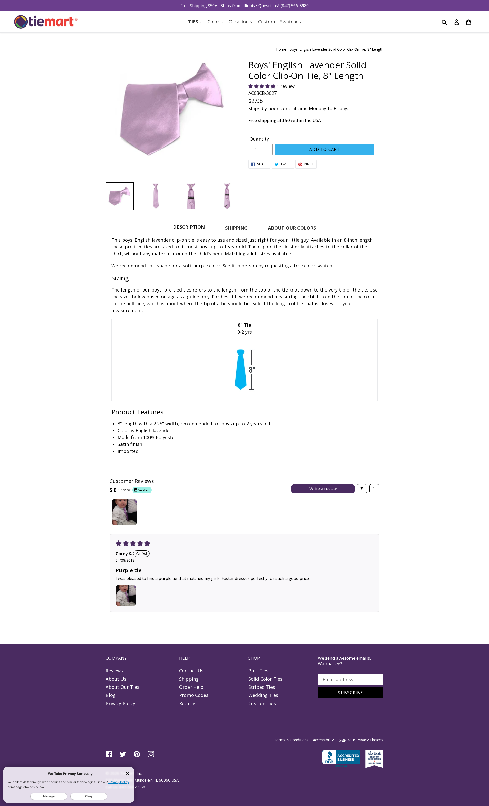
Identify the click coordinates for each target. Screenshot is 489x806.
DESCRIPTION (189, 227)
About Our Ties (122, 687)
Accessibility (323, 739)
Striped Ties (261, 687)
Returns (187, 703)
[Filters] (362, 488)
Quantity (259, 139)
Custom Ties (262, 703)
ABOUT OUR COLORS (292, 228)
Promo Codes (193, 695)
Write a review (323, 489)
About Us (116, 679)
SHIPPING (236, 228)
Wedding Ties (263, 695)
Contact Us (191, 671)
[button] (262, 86)
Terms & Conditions (291, 739)
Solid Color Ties (265, 679)
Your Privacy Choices (364, 739)
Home (281, 49)
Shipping (189, 679)
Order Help (191, 687)
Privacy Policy (120, 703)
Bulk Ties (258, 671)
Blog (111, 695)
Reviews (114, 671)
